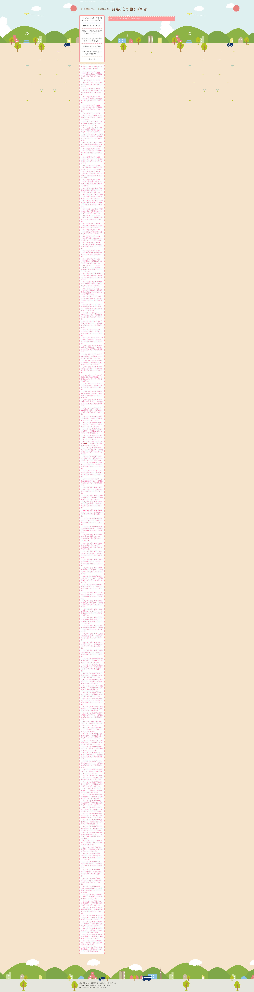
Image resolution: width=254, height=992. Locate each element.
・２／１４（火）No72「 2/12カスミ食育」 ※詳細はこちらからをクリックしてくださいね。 (91, 431)
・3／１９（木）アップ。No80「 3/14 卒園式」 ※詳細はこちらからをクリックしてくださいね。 (92, 362)
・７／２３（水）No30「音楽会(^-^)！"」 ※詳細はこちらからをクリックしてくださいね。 (92, 748)
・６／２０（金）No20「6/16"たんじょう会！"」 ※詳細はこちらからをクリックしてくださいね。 (93, 815)
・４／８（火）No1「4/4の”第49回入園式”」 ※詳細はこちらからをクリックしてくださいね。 (91, 949)
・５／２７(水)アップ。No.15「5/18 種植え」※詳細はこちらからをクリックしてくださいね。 (91, 232)
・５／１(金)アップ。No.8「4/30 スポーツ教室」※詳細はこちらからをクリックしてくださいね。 (91, 284)
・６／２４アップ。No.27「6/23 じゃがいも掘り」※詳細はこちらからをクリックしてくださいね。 (91, 144)
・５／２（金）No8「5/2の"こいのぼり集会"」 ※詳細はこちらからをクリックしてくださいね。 (91, 903)
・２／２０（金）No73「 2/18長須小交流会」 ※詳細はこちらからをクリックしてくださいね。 (92, 418)
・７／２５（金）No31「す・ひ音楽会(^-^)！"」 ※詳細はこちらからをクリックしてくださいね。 (93, 742)
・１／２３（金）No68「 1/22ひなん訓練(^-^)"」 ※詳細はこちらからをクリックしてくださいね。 (92, 458)
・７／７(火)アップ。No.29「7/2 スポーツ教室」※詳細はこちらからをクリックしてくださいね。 (91, 130)
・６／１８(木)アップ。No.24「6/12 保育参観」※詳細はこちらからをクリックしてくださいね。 (91, 167)
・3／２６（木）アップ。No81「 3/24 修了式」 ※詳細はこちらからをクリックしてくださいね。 (92, 356)
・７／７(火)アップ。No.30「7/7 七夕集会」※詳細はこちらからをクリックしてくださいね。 (91, 123)
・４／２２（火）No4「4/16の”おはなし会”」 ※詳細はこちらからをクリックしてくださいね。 (91, 930)
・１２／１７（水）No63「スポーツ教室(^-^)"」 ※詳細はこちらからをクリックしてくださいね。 (92, 497)
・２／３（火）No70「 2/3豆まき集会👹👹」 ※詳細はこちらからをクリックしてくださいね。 (92, 443)
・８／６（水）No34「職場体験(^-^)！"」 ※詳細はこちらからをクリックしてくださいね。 (92, 723)
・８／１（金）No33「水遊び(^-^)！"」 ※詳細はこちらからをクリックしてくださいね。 (91, 729)
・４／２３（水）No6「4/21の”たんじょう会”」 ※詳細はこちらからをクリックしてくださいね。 (91, 917)
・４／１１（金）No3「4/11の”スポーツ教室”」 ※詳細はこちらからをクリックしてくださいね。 (91, 936)
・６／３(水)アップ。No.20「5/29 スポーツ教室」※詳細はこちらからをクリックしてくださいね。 (92, 196)
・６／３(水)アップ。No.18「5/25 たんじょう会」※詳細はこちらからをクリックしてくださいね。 (92, 211)
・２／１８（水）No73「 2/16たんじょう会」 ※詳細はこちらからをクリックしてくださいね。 (91, 424)
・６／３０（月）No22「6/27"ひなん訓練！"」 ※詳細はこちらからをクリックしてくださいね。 (93, 803)
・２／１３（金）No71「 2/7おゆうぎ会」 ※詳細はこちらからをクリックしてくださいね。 (91, 437)
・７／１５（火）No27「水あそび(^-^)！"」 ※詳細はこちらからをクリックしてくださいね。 (92, 771)
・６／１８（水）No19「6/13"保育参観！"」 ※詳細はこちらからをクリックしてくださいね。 (92, 822)
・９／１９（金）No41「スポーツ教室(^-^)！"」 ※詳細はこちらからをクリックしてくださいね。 (93, 675)
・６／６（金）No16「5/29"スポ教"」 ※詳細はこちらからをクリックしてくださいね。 (91, 842)
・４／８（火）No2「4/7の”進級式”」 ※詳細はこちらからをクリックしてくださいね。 (91, 942)
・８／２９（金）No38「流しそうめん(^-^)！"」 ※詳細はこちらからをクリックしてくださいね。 (93, 694)
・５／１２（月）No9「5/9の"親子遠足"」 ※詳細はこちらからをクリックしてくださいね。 (91, 896)
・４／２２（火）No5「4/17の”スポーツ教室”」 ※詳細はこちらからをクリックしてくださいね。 (91, 924)
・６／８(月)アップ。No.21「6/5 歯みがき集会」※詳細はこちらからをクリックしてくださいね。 (91, 190)
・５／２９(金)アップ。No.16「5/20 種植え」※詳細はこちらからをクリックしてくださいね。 (91, 225)
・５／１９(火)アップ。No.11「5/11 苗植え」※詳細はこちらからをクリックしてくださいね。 (91, 261)
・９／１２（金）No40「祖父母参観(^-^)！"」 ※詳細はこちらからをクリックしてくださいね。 (93, 681)
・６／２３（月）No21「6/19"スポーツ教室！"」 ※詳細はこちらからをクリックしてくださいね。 (93, 809)
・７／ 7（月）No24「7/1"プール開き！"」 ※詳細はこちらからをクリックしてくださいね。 (92, 790)
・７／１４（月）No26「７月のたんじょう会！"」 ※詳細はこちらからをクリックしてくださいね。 (93, 777)
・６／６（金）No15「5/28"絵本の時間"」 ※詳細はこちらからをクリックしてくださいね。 (91, 849)
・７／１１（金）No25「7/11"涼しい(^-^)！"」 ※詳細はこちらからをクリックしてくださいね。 (93, 784)
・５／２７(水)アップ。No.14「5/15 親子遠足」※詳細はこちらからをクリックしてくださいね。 (91, 238)
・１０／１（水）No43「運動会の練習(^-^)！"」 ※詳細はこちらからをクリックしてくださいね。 (93, 660)
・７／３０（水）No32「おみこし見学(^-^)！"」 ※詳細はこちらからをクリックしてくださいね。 (93, 736)
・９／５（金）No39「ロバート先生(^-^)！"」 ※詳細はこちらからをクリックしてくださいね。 (93, 688)
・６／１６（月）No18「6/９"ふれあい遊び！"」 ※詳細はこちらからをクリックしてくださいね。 (93, 828)
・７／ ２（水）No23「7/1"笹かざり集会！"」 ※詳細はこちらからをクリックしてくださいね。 (93, 796)
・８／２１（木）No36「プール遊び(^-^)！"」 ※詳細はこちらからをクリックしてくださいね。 (93, 708)
